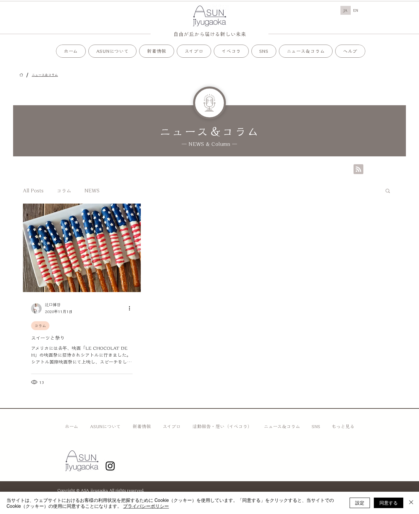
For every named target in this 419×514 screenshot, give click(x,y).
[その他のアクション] (132, 308)
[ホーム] (21, 75)
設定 (359, 502)
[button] (194, 51)
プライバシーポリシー (146, 506)
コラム (64, 190)
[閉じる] (411, 503)
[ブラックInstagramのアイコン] (110, 466)
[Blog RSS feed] (358, 169)
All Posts (33, 190)
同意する (388, 502)
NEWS (92, 190)
